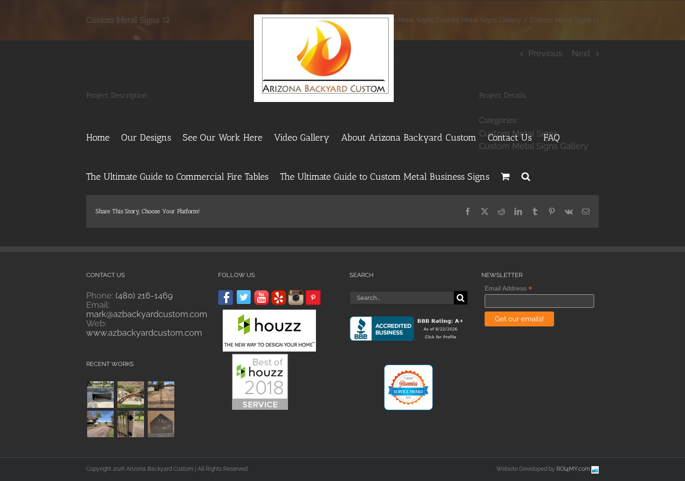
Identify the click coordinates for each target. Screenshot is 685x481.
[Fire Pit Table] (100, 394)
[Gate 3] (161, 394)
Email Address (508, 288)
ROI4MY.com (573, 469)
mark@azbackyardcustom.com (146, 314)
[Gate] (130, 424)
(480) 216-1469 (144, 295)
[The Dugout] (161, 424)
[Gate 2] (100, 424)
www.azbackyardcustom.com (144, 333)
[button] (525, 175)
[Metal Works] (130, 394)
